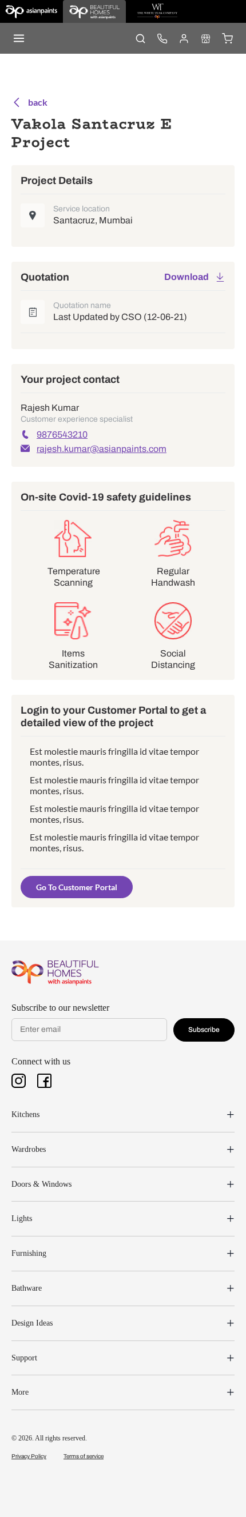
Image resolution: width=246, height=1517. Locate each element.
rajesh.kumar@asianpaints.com (101, 449)
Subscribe (204, 1030)
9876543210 (62, 434)
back (37, 102)
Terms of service (84, 1456)
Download (186, 277)
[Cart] (227, 38)
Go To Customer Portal (76, 887)
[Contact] (162, 38)
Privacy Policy (28, 1456)
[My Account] (184, 38)
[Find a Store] (205, 38)
